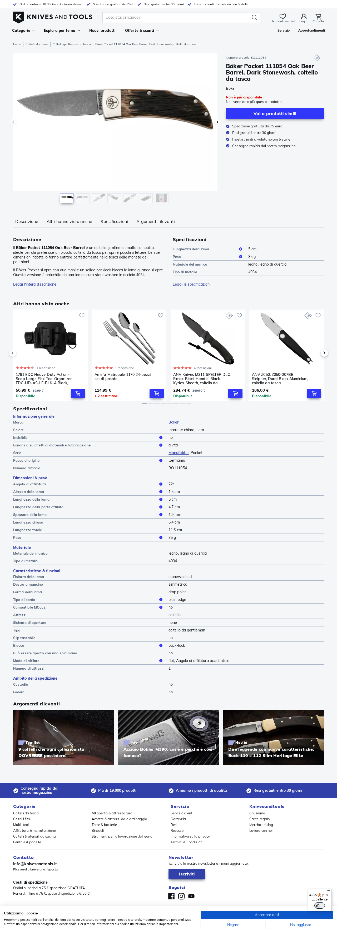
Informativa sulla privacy (190, 836)
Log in (303, 21)
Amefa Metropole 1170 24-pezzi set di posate (123, 376)
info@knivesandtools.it (35, 863)
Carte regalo (259, 819)
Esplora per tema (60, 30)
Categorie (21, 30)
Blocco (18, 645)
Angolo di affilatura (29, 484)
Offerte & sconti (139, 30)
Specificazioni (114, 221)
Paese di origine (26, 460)
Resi (174, 825)
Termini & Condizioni (187, 842)
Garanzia (178, 819)
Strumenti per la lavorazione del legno (122, 836)
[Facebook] (171, 896)
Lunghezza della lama (191, 249)
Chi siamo (257, 813)
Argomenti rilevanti (155, 221)
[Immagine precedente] (13, 121)
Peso (177, 257)
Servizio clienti (182, 813)
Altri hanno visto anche (69, 221)
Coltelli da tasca (37, 44)
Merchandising (261, 825)
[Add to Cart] (78, 393)
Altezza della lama (28, 492)
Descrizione (26, 221)
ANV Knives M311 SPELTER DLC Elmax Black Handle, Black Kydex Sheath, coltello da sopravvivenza (201, 378)
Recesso (177, 830)
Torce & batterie (104, 825)
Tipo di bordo (24, 600)
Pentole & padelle (27, 842)
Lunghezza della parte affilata (38, 507)
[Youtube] (191, 896)
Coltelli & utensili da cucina (34, 836)
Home (17, 44)
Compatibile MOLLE (29, 607)
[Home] (52, 16)
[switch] (319, 905)
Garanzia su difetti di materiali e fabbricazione (52, 445)
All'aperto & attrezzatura (112, 813)
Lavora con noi (260, 830)
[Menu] (328, 892)
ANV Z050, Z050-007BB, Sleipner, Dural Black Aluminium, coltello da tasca (280, 378)
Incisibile (20, 437)
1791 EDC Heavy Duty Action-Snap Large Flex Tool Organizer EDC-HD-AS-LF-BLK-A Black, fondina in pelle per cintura (44, 378)
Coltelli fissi (22, 819)
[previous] (21, 353)
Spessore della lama (30, 514)
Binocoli (98, 830)
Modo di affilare (26, 661)
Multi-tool (21, 825)
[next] (315, 353)
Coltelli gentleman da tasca (72, 44)
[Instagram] (181, 896)
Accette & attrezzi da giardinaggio (119, 819)
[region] (115, 129)
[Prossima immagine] (217, 121)
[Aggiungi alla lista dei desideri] (82, 315)
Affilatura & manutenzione (34, 830)
